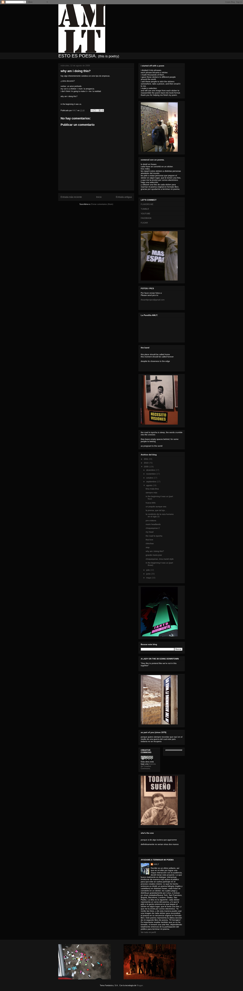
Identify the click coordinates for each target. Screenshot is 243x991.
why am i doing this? (155, 551)
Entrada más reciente (71, 197)
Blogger (140, 985)
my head (149, 532)
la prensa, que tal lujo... (156, 510)
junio (148, 574)
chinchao (150, 543)
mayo (149, 578)
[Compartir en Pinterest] (102, 110)
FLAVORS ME (147, 204)
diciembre (151, 470)
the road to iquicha (154, 536)
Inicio (99, 197)
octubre (150, 478)
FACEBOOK (146, 218)
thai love (149, 539)
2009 (146, 466)
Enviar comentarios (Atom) (102, 204)
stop (147, 547)
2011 (146, 459)
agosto (149, 485)
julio (148, 570)
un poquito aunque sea (156, 506)
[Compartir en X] (97, 110)
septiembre (151, 481)
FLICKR (144, 223)
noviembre (151, 474)
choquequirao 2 (153, 528)
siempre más (151, 492)
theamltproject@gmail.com (153, 300)
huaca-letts (151, 503)
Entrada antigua (124, 197)
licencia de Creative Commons (148, 766)
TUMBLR (145, 209)
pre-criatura (151, 520)
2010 (146, 463)
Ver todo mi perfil (148, 932)
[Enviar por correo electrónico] (91, 110)
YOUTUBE (145, 213)
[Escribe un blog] (94, 110)
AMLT (156, 864)
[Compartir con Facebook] (99, 110)
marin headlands (153, 524)
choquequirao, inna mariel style (160, 559)
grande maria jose (154, 555)
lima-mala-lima (152, 489)
